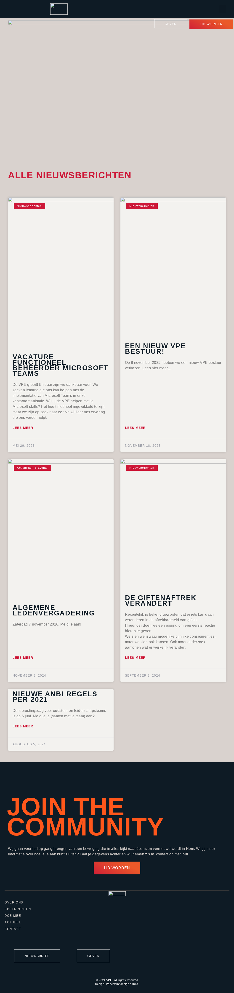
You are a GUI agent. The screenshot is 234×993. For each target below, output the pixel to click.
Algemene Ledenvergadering (54, 610)
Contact (13, 929)
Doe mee (13, 915)
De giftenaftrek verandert (161, 600)
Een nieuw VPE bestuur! (155, 348)
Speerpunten (18, 909)
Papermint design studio (122, 984)
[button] (222, 9)
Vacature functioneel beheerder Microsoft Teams (60, 365)
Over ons (14, 902)
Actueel (13, 922)
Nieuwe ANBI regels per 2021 (55, 696)
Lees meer (23, 428)
